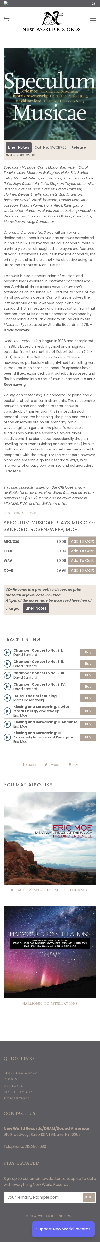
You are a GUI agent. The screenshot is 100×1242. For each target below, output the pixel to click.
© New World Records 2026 (50, 1216)
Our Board (13, 1085)
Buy (88, 652)
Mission (10, 1079)
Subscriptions (16, 1098)
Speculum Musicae (20, 513)
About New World (20, 1073)
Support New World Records (63, 1229)
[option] (50, 94)
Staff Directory (18, 1092)
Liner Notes (18, 147)
